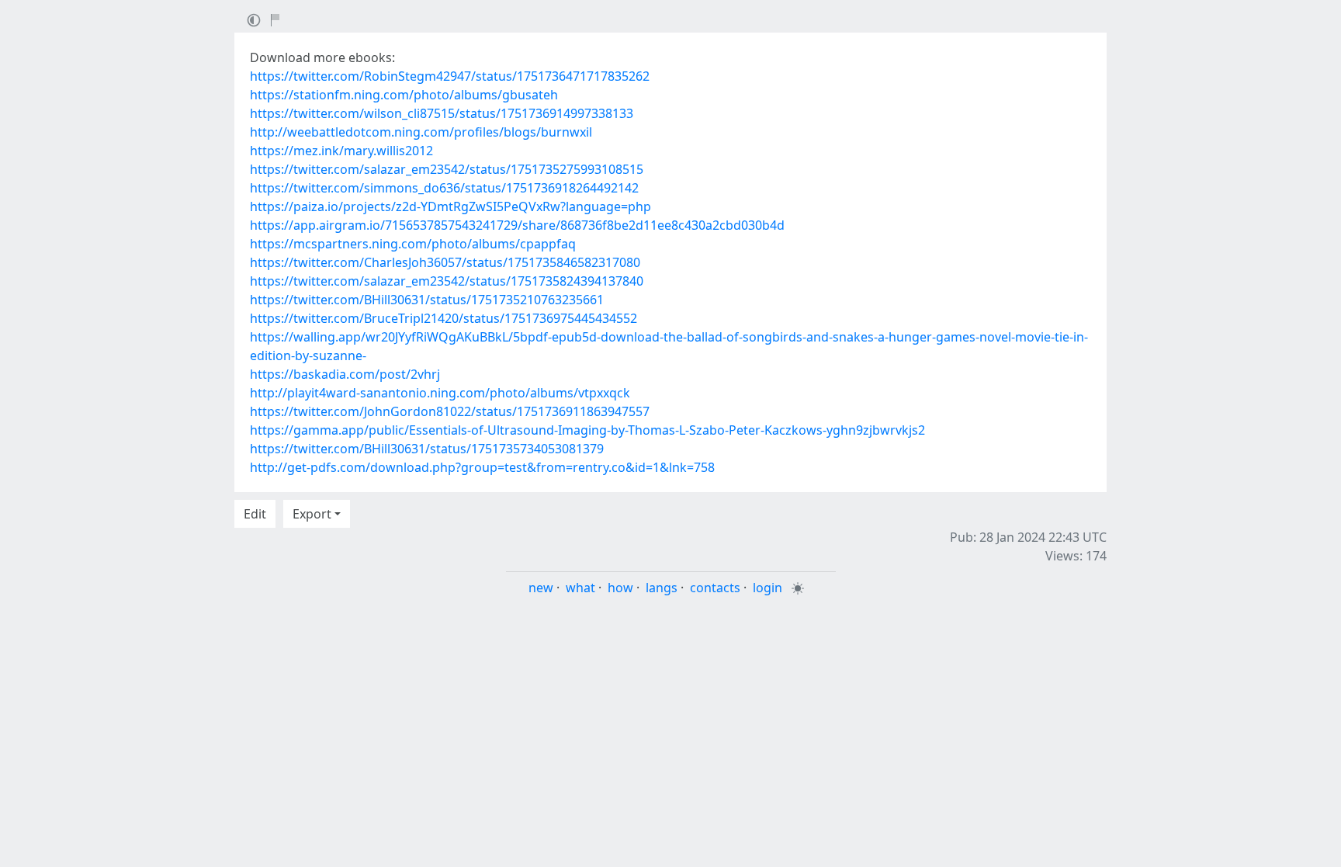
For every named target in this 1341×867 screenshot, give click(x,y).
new (540, 587)
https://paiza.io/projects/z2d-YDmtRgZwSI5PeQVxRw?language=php (450, 206)
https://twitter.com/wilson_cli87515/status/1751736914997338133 (441, 113)
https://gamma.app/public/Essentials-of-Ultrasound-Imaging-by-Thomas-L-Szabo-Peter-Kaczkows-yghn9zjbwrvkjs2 (587, 430)
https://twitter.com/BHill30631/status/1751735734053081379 (427, 448)
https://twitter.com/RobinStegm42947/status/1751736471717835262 (450, 76)
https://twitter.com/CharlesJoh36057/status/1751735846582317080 (445, 262)
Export (312, 513)
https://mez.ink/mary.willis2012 (341, 150)
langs (661, 587)
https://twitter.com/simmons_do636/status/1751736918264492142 (444, 187)
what (580, 587)
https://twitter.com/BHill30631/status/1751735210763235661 (427, 299)
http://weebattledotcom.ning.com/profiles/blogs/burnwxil (421, 131)
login (767, 587)
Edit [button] (255, 513)
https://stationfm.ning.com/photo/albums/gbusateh (404, 94)
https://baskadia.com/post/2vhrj (345, 374)
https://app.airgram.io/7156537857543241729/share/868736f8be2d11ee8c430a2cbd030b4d (517, 225)
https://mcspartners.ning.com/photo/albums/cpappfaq (413, 243)
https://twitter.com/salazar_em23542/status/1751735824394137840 (446, 281)
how (620, 587)
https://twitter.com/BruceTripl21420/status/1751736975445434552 (443, 318)
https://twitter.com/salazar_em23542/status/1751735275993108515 (446, 169)
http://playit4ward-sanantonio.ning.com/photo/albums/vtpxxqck (440, 392)
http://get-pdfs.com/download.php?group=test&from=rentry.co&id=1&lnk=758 (482, 467)
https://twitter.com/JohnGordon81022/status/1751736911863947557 (450, 411)
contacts (715, 587)
